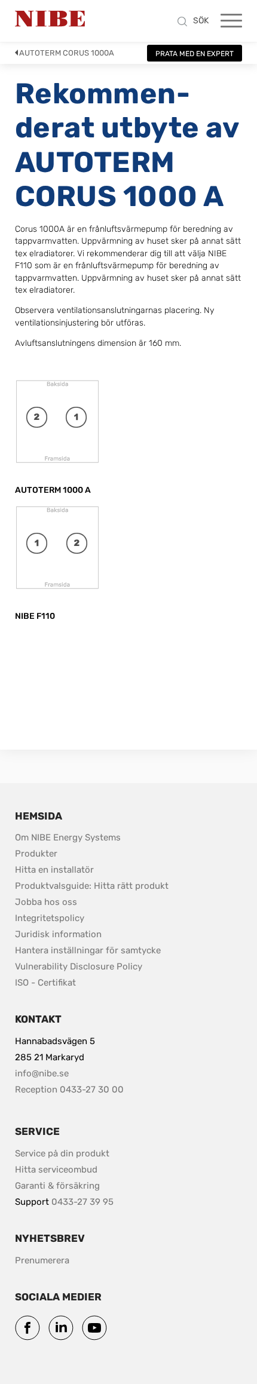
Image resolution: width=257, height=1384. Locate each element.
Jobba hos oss (46, 902)
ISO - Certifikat (45, 982)
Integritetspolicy (49, 918)
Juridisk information (58, 934)
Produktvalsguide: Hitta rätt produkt (92, 885)
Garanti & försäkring (57, 1185)
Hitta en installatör (54, 869)
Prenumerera (42, 1260)
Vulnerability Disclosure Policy (78, 966)
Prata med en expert (194, 54)
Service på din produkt (62, 1153)
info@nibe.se (42, 1073)
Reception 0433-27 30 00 (69, 1089)
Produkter (36, 853)
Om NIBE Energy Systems (68, 837)
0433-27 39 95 (82, 1201)
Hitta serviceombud (56, 1169)
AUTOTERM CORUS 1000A (66, 52)
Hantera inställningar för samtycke (88, 950)
